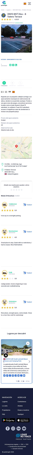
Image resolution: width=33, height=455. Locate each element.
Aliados (20, 406)
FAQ (3, 414)
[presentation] (3, 38)
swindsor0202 (19, 22)
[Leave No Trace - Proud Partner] (23, 436)
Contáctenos (22, 401)
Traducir (29, 205)
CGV (27, 444)
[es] (25, 3)
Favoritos (12, 85)
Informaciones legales (11, 444)
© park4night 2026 (8, 452)
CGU (22, 444)
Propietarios (6, 410)
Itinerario (4, 85)
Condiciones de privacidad (17, 446)
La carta (4, 406)
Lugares (8, 10)
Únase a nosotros (23, 410)
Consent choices (17, 448)
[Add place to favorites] (28, 343)
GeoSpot (20, 414)
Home (2, 10)
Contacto (21, 85)
